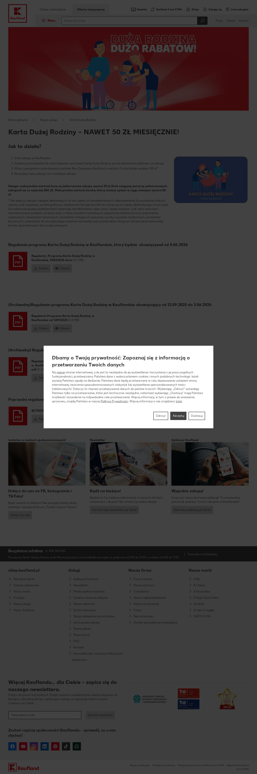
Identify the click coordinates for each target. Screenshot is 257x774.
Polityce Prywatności (114, 401)
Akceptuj (178, 416)
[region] (128, 387)
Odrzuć (161, 416)
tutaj (179, 401)
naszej (61, 372)
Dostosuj (197, 416)
